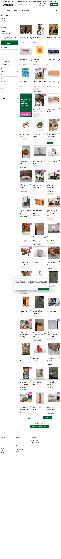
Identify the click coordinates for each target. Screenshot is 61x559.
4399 (42, 417)
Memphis (18, 447)
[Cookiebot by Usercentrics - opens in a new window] (45, 277)
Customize (31, 288)
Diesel (17, 443)
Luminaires (3, 443)
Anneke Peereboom (20, 439)
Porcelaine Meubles (35, 444)
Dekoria (17, 441)
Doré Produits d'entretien (36, 452)
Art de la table (3, 450)
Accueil (2, 13)
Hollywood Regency (20, 449)
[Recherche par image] (35, 4)
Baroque (17, 451)
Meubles (2, 448)
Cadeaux (2, 444)
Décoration (3, 452)
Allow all (43, 288)
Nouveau (7, 13)
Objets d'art (3, 439)
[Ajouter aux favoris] (31, 38)
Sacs (2, 441)
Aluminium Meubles (35, 442)
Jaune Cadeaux (34, 449)
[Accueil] (8, 4)
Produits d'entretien (5, 446)
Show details (45, 286)
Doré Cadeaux (34, 451)
